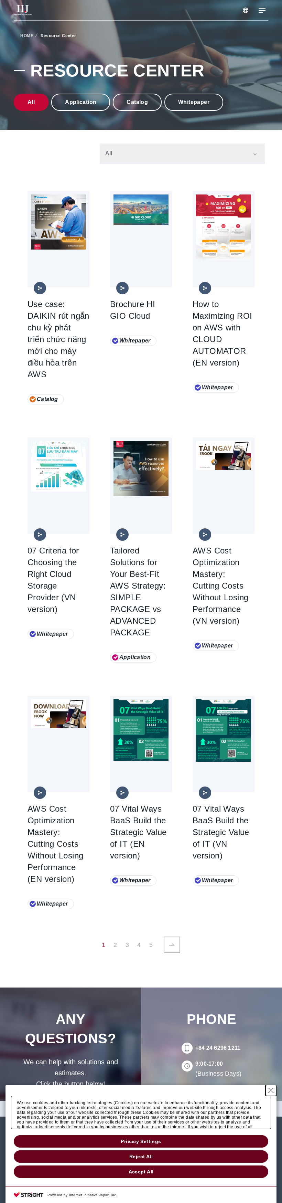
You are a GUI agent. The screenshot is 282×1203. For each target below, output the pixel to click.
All (31, 102)
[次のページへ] (172, 945)
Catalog (137, 102)
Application (80, 102)
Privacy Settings (141, 1141)
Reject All (141, 1156)
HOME (26, 35)
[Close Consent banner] (270, 1090)
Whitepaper (193, 102)
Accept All (141, 1171)
